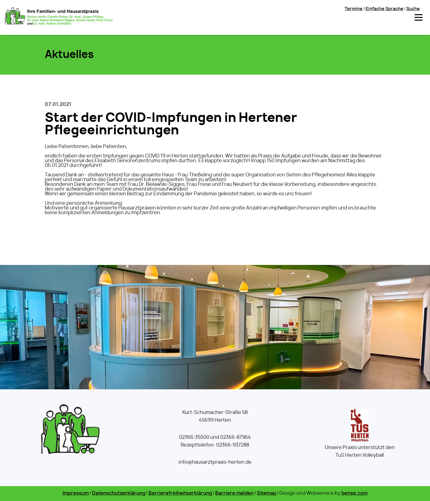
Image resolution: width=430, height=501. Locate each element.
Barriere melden (234, 493)
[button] (419, 17)
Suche (413, 9)
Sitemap (266, 493)
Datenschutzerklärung (118, 493)
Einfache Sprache (384, 9)
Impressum (75, 493)
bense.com (354, 493)
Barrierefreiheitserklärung (180, 493)
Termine (354, 9)
